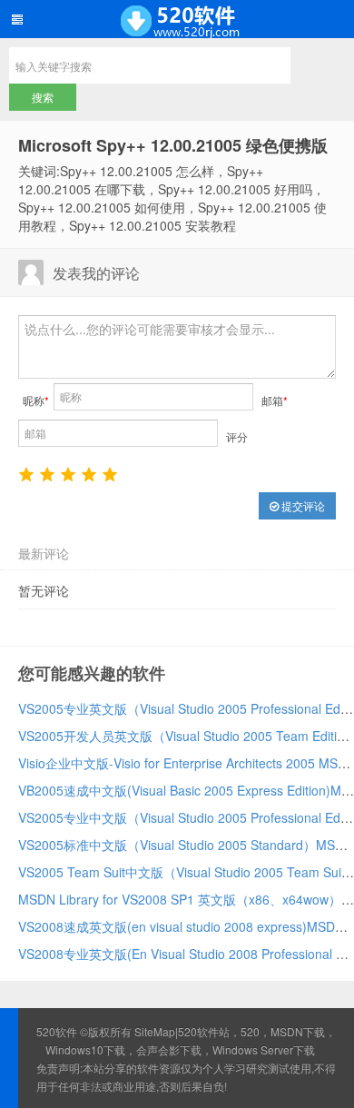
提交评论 (302, 505)
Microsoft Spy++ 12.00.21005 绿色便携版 (173, 145)
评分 (237, 436)
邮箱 (274, 400)
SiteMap (154, 1031)
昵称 (36, 400)
